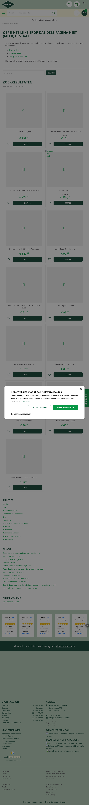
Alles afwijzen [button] (40, 408)
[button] (21, 414)
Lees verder (27, 401)
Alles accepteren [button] (65, 408)
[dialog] (44, 402)
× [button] (81, 389)
